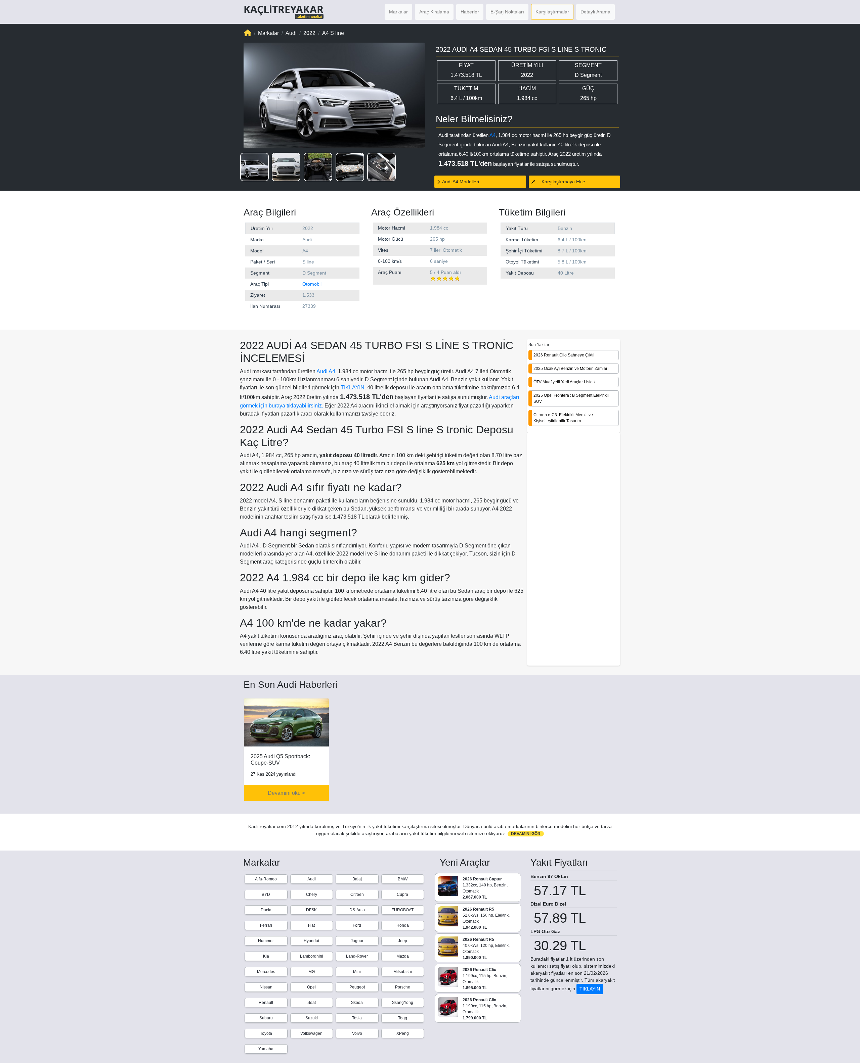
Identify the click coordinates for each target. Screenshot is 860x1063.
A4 (492, 135)
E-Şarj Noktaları (507, 11)
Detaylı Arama (595, 11)
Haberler (470, 11)
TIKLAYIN (352, 387)
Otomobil (311, 284)
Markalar (398, 11)
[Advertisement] (573, 549)
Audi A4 (325, 371)
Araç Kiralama (434, 11)
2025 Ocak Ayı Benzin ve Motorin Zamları (570, 368)
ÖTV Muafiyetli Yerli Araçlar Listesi (564, 381)
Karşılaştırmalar (552, 11)
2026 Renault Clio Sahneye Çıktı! (563, 354)
